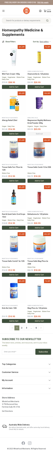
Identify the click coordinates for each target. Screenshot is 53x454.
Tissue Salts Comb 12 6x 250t (39, 167)
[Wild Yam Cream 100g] (14, 57)
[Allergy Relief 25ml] (14, 103)
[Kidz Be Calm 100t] (14, 291)
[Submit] (48, 20)
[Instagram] (29, 443)
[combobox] (26, 20)
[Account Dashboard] (40, 10)
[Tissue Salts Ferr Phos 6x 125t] (14, 150)
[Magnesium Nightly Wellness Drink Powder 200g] (39, 103)
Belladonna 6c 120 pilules (37, 214)
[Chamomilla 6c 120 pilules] (39, 57)
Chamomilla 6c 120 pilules (38, 74)
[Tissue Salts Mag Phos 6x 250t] (39, 244)
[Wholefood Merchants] (26, 10)
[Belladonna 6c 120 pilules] (39, 197)
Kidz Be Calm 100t (9, 308)
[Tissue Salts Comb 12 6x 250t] (39, 150)
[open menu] (3, 10)
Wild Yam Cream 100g (11, 74)
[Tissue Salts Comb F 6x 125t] (14, 244)
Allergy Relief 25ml (9, 120)
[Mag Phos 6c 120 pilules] (39, 291)
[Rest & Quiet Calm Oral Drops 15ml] (14, 197)
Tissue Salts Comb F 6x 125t (13, 261)
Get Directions (7, 411)
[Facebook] (23, 443)
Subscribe (43, 352)
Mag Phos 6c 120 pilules (37, 308)
